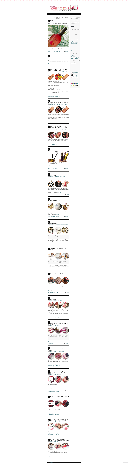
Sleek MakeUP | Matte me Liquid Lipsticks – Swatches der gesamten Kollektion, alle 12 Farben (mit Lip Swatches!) (58, 372)
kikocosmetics (51, 433)
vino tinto (56, 366)
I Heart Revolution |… (75, 72)
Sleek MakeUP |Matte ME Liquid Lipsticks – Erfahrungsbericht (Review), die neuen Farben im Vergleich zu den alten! (57, 349)
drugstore (57, 390)
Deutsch (56, 21)
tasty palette (58, 96)
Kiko (59, 421)
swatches (56, 96)
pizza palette (51, 96)
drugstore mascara (50, 168)
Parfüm (55, 51)
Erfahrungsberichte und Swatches (60, 21)
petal (48, 391)
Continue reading (50, 63)
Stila (59, 325)
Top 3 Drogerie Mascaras (54, 149)
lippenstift (51, 413)
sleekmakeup (53, 391)
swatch (48, 366)
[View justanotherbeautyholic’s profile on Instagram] (71, 50)
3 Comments (67, 433)
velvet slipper (53, 366)
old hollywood (58, 365)
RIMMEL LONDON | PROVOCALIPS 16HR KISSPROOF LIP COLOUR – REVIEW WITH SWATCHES (75, 58)
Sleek (60, 351)
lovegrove (49, 434)
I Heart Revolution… (75, 76)
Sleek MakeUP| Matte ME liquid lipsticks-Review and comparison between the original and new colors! (75, 43)
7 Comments (67, 292)
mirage (51, 434)
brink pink (57, 364)
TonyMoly (58, 317)
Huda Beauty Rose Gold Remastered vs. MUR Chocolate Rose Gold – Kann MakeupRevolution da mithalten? (57, 127)
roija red (50, 391)
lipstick (48, 365)
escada (53, 51)
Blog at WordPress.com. (51, 462)
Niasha (56, 312)
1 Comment (67, 456)
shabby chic (53, 414)
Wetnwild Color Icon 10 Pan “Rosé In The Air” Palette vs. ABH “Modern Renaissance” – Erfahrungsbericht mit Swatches (58, 102)
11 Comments (67, 364)
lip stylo (56, 433)
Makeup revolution (50, 144)
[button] (51, 77)
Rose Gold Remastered (55, 144)
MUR (52, 144)
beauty (49, 364)
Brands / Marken (52, 71)
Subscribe (73, 26)
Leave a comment (67, 51)
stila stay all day (50, 343)
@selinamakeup (52, 191)
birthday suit (51, 364)
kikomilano (54, 433)
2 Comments (67, 194)
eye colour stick (56, 292)
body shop (49, 292)
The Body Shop (49, 293)
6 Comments (67, 390)
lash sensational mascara (55, 168)
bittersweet (54, 364)
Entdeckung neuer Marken (55, 176)
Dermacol (51, 201)
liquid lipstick (50, 365)
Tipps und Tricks (64, 201)
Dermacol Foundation (53, 216)
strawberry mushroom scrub (51, 317)
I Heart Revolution (65, 71)
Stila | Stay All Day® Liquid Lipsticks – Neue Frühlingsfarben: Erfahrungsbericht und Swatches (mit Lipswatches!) (58, 323)
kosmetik (49, 413)
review (59, 51)
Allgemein (54, 21)
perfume (57, 51)
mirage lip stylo (53, 434)
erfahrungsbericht (50, 51)
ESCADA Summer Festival (54, 20)
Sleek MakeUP (62, 351)
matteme (56, 365)
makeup (53, 365)
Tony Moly (60, 300)
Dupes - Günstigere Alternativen (55, 104)
